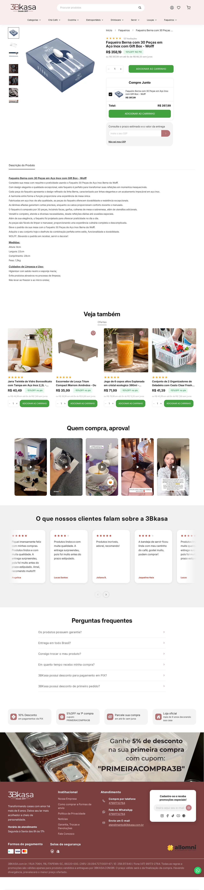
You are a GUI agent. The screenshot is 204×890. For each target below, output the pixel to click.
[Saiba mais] (102, 757)
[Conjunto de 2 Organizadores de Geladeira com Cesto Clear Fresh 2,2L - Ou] (174, 350)
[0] (189, 8)
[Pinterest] (183, 815)
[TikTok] (173, 815)
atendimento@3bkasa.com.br (126, 824)
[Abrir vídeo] (31, 467)
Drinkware (116, 20)
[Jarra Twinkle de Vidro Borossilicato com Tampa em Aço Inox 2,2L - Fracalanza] (30, 350)
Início (109, 30)
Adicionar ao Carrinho (140, 113)
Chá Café (53, 20)
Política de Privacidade (71, 813)
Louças (150, 20)
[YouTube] (178, 815)
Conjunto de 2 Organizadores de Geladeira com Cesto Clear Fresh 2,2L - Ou (172, 383)
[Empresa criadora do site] (181, 848)
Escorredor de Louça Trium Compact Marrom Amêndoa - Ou (76, 383)
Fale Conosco (66, 833)
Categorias (32, 20)
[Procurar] (140, 7)
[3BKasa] (23, 7)
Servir (134, 20)
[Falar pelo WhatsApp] (197, 870)
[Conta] (172, 7)
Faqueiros (169, 20)
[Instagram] (162, 815)
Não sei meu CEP (117, 141)
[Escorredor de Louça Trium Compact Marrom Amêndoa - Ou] (78, 350)
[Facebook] (167, 815)
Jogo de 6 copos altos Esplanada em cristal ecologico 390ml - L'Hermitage (124, 383)
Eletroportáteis (93, 20)
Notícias (63, 818)
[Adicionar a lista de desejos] (92, 33)
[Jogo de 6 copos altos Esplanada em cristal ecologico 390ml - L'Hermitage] (126, 350)
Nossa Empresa (67, 798)
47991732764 (117, 803)
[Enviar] (189, 808)
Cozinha (72, 20)
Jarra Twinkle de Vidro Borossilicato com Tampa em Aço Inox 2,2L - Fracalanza (30, 383)
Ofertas (102, 322)
